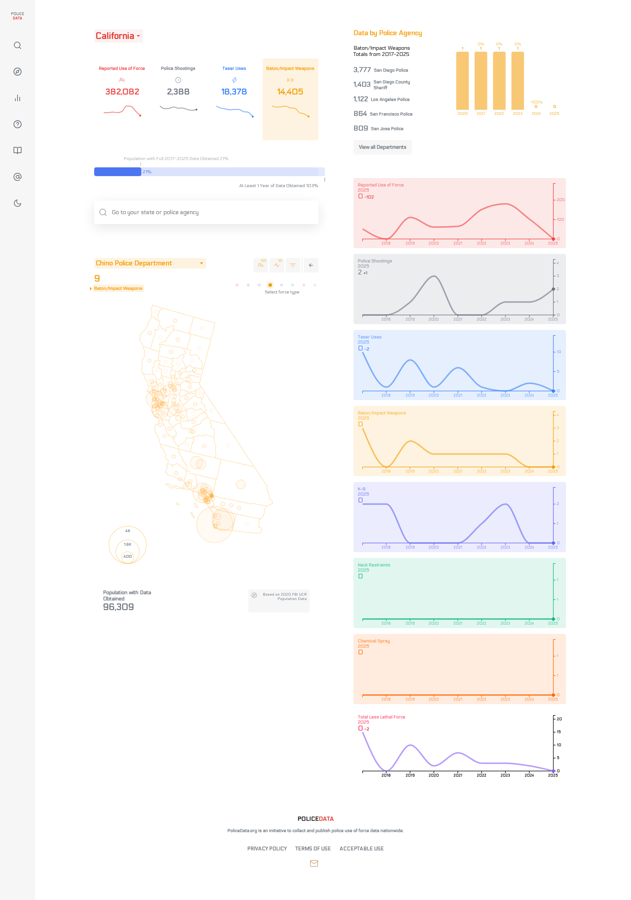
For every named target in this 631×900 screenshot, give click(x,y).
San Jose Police (387, 128)
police (316, 818)
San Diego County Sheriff (392, 84)
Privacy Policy (267, 849)
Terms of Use (313, 849)
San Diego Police (391, 70)
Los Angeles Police (390, 99)
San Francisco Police (391, 114)
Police (17, 16)
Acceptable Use (362, 849)
